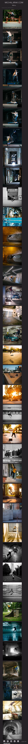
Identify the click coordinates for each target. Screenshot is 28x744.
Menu (14, 5)
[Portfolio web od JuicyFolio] (6, 743)
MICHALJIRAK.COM (14, 2)
